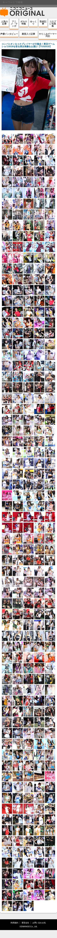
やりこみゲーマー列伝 (48, 35)
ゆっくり (33, 22)
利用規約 (14, 923)
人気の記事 (4, 22)
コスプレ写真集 (52, 23)
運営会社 (25, 923)
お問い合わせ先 (39, 923)
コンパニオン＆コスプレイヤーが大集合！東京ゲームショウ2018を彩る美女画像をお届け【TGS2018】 (28, 45)
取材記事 (43, 22)
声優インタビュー (9, 34)
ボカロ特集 (23, 22)
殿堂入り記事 (28, 34)
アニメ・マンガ (14, 23)
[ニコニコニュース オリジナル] (22, 12)
